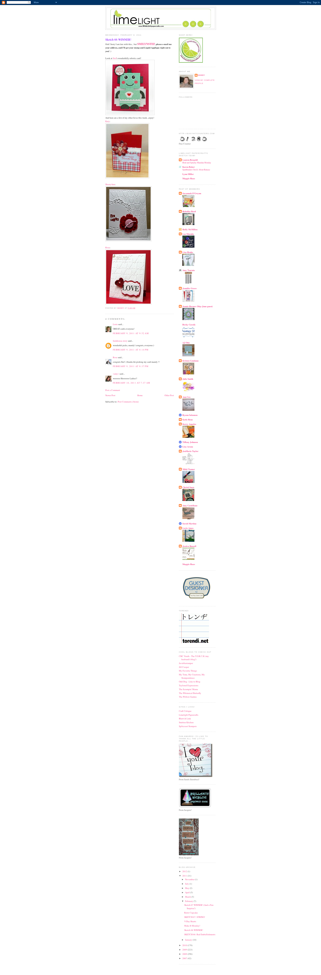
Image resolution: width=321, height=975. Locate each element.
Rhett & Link (185, 718)
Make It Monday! (192, 925)
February (189, 901)
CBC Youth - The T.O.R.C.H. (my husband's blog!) (194, 658)
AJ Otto (186, 342)
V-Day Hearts (190, 921)
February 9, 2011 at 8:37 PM (130, 366)
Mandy (201, 75)
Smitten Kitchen (186, 722)
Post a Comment (112, 390)
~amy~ (116, 373)
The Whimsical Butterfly (190, 693)
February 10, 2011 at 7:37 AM (131, 382)
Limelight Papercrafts (188, 714)
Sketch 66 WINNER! (193, 930)
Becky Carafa (188, 324)
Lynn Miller (188, 174)
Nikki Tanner (188, 469)
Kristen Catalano (190, 360)
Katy (107, 121)
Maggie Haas (188, 178)
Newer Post (110, 395)
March (188, 896)
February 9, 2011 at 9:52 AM (131, 333)
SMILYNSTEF (146, 44)
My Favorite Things (188, 670)
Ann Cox (186, 396)
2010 (185, 945)
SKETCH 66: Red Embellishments (199, 934)
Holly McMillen (189, 229)
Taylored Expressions (188, 685)
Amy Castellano (189, 505)
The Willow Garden (188, 696)
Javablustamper (186, 663)
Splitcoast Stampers (188, 726)
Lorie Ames (187, 528)
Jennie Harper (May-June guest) (197, 306)
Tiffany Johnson (190, 442)
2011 (185, 875)
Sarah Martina (189, 523)
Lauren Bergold (190, 159)
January (189, 939)
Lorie (115, 324)
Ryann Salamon (189, 415)
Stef (114, 58)
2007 (185, 958)
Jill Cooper (184, 667)
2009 (185, 949)
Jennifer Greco (189, 288)
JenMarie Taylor (190, 451)
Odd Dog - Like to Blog (189, 681)
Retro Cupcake (191, 912)
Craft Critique (185, 710)
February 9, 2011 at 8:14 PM (130, 349)
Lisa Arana (187, 446)
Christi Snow (188, 487)
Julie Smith (187, 378)
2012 (185, 871)
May (187, 888)
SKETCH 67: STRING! (194, 916)
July (187, 883)
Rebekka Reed (189, 211)
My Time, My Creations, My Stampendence (192, 676)
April (187, 892)
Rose (107, 247)
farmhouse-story (120, 340)
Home (140, 395)
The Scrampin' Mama (188, 689)
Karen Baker (188, 166)
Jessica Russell (189, 546)
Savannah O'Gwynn (191, 193)
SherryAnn (110, 184)
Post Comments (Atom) (128, 401)
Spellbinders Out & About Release (196, 169)
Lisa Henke (187, 252)
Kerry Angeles (189, 424)
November (190, 879)
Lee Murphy (188, 233)
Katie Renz (187, 419)
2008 (185, 953)
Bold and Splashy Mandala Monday (196, 162)
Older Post (169, 395)
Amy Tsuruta (188, 270)
